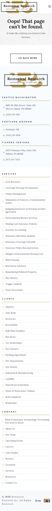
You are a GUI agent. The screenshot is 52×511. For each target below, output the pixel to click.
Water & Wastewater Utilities (20, 391)
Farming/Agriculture (15, 355)
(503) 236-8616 (13, 135)
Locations (10, 465)
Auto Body (10, 313)
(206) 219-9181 (13, 115)
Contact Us (11, 483)
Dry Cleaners (12, 349)
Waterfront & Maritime (17, 385)
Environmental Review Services (21, 218)
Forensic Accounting (15, 230)
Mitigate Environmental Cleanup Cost (24, 254)
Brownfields (11, 325)
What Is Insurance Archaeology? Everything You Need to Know (27, 421)
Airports (9, 307)
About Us (10, 429)
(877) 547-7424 (13, 160)
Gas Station (11, 367)
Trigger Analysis (13, 284)
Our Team (10, 435)
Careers (9, 447)
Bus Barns (10, 337)
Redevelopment (13, 397)
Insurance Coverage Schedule (20, 242)
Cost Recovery (12, 182)
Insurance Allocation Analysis (20, 236)
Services (9, 471)
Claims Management (15, 194)
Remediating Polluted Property (21, 272)
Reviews (9, 459)
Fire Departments (14, 361)
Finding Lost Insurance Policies (21, 224)
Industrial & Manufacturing (19, 373)
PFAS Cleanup (12, 260)
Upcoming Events (14, 441)
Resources (10, 477)
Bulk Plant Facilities (15, 331)
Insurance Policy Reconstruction (21, 248)
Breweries (10, 319)
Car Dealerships (13, 343)
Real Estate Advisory (15, 266)
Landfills (9, 379)
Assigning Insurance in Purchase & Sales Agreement (25, 210)
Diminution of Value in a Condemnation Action (25, 201)
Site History (11, 278)
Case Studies (11, 453)
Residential (10, 403)
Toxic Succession (14, 290)
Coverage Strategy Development (21, 188)
